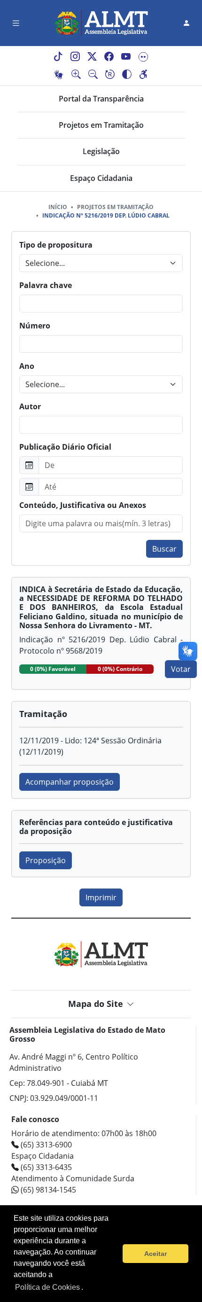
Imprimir (101, 897)
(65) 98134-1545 (47, 1190)
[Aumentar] (76, 75)
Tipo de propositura (56, 245)
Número (34, 325)
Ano (26, 366)
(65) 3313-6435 (45, 1167)
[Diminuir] (93, 75)
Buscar (164, 549)
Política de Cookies (47, 1287)
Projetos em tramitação (115, 207)
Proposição (45, 860)
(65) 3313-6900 (45, 1144)
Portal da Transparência (101, 99)
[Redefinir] (109, 75)
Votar (181, 669)
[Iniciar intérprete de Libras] (59, 75)
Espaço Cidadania (101, 178)
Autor (30, 406)
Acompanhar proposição (69, 782)
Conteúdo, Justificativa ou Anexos (82, 505)
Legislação (101, 151)
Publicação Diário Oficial (65, 447)
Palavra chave (45, 285)
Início (57, 207)
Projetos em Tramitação (101, 125)
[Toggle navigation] (16, 23)
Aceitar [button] (155, 1253)
